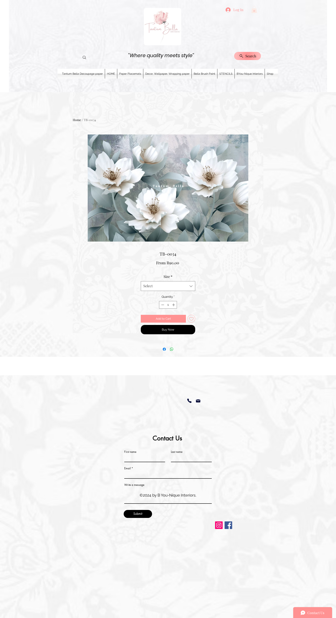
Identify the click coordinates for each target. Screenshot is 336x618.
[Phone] (189, 401)
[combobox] (168, 286)
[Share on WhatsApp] (171, 349)
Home (77, 120)
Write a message (134, 485)
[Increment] (174, 304)
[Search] (84, 57)
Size (168, 276)
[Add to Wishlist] (191, 319)
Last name (176, 451)
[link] (254, 9)
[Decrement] (162, 304)
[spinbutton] (168, 304)
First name (130, 451)
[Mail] (198, 401)
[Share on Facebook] (164, 349)
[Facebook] (228, 525)
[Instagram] (219, 525)
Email (127, 468)
